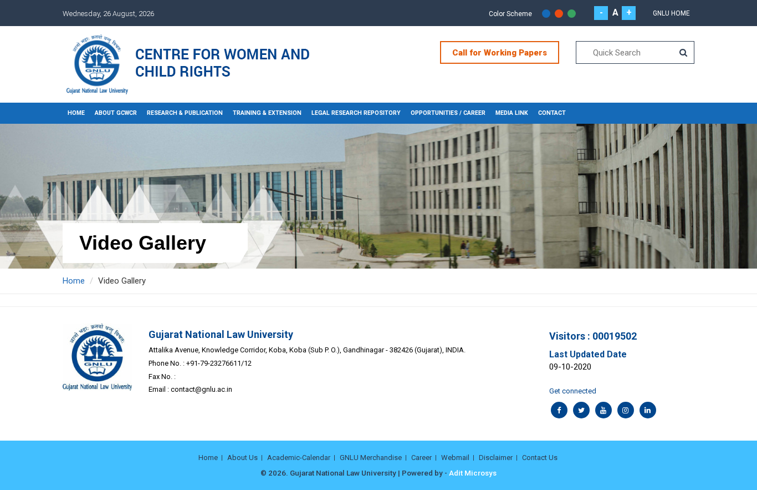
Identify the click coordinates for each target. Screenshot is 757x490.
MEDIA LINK (511, 113)
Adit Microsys (473, 472)
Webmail (455, 457)
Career (421, 457)
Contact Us (539, 457)
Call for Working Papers (499, 53)
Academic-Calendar (298, 457)
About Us (242, 457)
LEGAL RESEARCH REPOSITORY (356, 113)
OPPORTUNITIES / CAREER (448, 113)
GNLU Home (671, 13)
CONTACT (552, 113)
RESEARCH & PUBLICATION (185, 113)
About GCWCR (116, 113)
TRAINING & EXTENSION (267, 113)
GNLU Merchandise (371, 457)
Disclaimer (496, 457)
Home (76, 113)
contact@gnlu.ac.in (201, 389)
